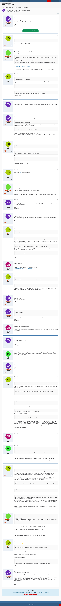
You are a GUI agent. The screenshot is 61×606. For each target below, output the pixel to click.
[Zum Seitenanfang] (60, 605)
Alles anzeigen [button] (36, 452)
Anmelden (26, 594)
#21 (57, 376)
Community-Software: (30, 604)
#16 (57, 308)
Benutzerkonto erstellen (33, 594)
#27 (57, 569)
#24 (57, 465)
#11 (57, 213)
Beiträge (5, 25)
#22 (57, 433)
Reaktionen (5, 44)
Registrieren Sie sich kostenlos (31, 592)
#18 (57, 337)
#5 (57, 101)
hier (19, 172)
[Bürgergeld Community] (30, 4)
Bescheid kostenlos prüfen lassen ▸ (30, 30)
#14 (57, 273)
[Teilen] (58, 13)
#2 (57, 35)
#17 (57, 324)
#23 (57, 445)
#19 (57, 350)
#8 (57, 169)
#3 (57, 49)
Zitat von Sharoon (18, 311)
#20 (57, 362)
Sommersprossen (9, 11)
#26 (57, 539)
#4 (57, 73)
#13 (57, 261)
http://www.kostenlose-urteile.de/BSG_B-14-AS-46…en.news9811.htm (24, 268)
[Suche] (57, 1)
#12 (57, 226)
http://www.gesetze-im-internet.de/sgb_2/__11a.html (22, 66)
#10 (57, 199)
